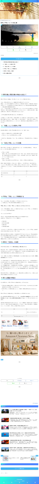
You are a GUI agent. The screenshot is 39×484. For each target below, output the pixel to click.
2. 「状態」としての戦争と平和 (9, 64)
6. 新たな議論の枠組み (7, 73)
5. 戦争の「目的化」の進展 (8, 70)
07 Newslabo (19, 1)
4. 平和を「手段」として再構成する (10, 68)
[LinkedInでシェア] (19, 341)
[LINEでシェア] (32, 338)
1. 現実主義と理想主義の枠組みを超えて (11, 62)
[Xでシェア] (6, 336)
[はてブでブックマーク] (24, 338)
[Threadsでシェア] (15, 338)
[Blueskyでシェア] (24, 336)
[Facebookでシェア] (6, 338)
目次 (19, 58)
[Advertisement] (19, 85)
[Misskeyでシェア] (32, 336)
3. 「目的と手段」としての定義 (9, 66)
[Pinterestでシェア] (11, 341)
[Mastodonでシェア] (15, 336)
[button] (26, 50)
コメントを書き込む (19, 468)
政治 (2, 359)
